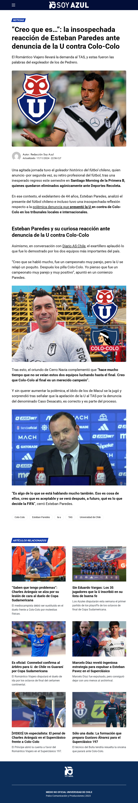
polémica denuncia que (62, 207)
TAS (70, 517)
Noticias (18, 20)
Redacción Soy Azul (42, 154)
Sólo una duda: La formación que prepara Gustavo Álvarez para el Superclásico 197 (97, 737)
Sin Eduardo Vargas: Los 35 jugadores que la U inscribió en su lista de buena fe (97, 592)
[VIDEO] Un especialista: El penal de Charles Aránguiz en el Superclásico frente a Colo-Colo (38, 737)
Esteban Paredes (41, 517)
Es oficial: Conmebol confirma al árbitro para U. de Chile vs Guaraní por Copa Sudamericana (37, 667)
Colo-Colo (20, 517)
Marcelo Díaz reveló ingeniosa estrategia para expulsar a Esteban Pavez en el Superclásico (98, 667)
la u (59, 517)
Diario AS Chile (73, 246)
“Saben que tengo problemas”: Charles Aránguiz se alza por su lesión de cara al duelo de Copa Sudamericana (35, 594)
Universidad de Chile (90, 517)
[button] (13, 5)
